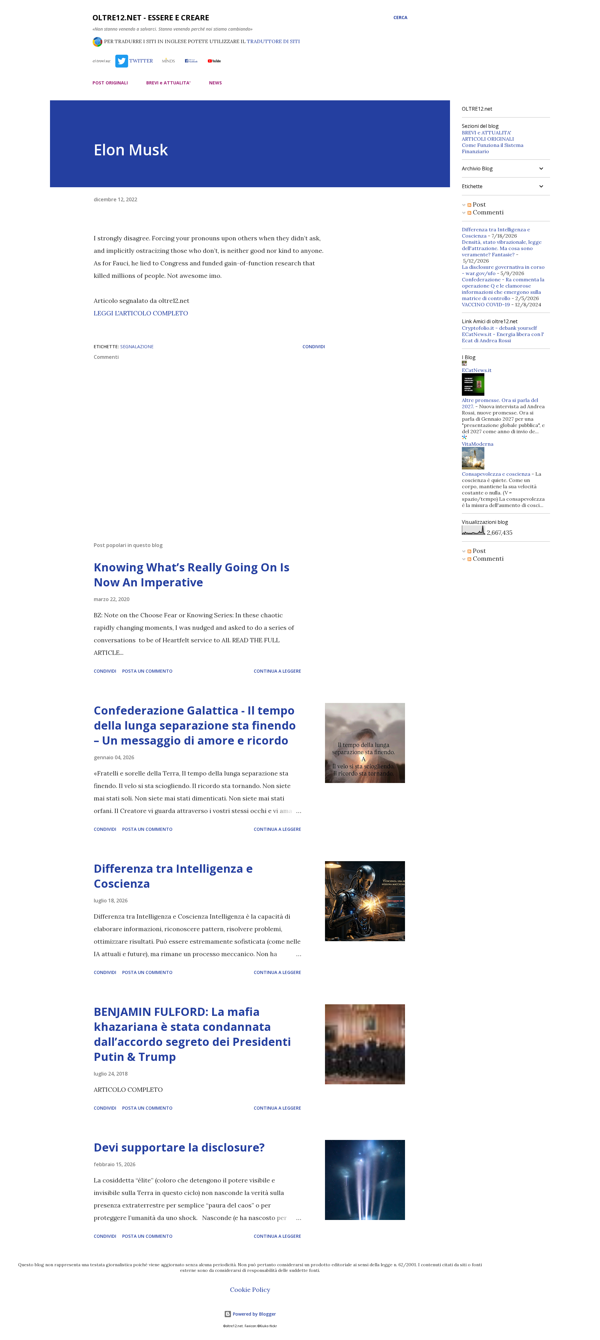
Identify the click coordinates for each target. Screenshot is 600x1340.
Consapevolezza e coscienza (496, 474)
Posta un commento (147, 671)
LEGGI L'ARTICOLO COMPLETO (141, 313)
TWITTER (140, 61)
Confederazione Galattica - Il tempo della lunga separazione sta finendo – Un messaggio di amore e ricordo (195, 725)
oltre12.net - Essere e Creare (150, 17)
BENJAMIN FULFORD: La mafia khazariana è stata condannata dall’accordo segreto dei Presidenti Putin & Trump (192, 1034)
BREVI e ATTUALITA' (168, 83)
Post (478, 204)
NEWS (215, 83)
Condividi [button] (313, 346)
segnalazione (136, 346)
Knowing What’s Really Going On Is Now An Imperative (191, 575)
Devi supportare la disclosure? (179, 1147)
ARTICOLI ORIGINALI (488, 139)
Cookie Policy (250, 1289)
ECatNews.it (477, 370)
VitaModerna (477, 444)
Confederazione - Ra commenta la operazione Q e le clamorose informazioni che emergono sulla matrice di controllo (503, 288)
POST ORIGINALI (110, 83)
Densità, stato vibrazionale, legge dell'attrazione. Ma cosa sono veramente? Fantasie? (502, 248)
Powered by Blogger (254, 1314)
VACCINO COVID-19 (486, 304)
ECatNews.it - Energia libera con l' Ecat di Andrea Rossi (503, 337)
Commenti (487, 212)
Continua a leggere (277, 671)
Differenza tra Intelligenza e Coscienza (173, 876)
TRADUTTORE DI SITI (273, 41)
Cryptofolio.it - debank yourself (499, 328)
